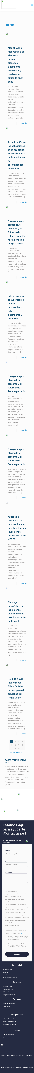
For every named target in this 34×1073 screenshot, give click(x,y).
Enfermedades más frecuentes (12, 1019)
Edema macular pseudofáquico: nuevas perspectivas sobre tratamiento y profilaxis (16, 307)
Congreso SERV (7, 986)
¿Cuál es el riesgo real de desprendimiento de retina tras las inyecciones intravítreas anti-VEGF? (17, 528)
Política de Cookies (27, 1067)
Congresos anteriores (9, 995)
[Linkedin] (17, 1061)
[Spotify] (28, 1061)
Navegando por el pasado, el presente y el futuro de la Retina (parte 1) (16, 457)
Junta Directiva (7, 969)
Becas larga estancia (9, 1003)
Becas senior (6, 1006)
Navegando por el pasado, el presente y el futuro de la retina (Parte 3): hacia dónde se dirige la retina (16, 232)
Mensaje (8, 872)
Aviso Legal (4, 1067)
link (21, 933)
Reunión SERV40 (8, 989)
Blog (4, 1037)
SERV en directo (7, 992)
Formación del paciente (10, 1021)
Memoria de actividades (10, 978)
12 (22, 748)
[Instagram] (5, 1061)
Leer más (23, 123)
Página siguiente (16, 752)
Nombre (8, 850)
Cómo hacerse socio (9, 975)
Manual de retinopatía (9, 1024)
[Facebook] (22, 1061)
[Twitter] (11, 1061)
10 (15, 748)
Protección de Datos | (15, 1067)
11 (19, 748)
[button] (32, 5)
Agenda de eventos (8, 1034)
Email (7, 861)
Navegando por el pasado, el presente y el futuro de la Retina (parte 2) (16, 384)
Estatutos (5, 972)
